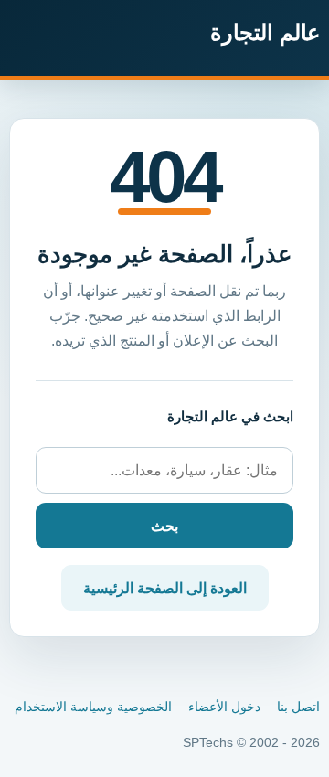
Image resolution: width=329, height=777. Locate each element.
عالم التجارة (265, 32)
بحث (164, 526)
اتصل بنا (298, 707)
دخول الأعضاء (224, 707)
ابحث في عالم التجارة (230, 416)
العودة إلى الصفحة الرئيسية (165, 588)
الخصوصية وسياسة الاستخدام (93, 707)
